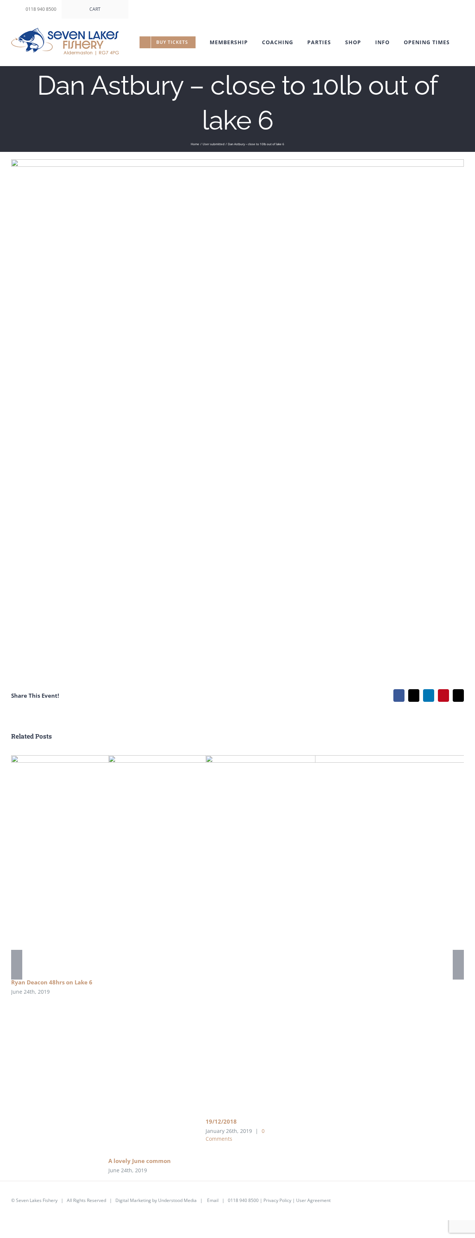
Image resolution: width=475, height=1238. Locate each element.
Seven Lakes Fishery (37, 1200)
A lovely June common (139, 1160)
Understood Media (177, 1200)
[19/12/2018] (339, 933)
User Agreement (313, 1200)
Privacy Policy (277, 1200)
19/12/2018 (328, 933)
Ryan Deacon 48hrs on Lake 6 (51, 982)
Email (213, 1200)
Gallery (350, 933)
